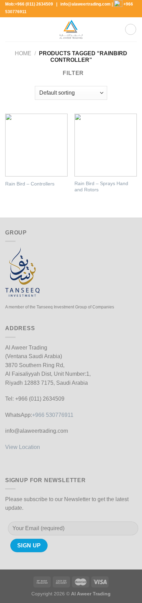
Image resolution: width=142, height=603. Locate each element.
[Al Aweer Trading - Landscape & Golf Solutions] (71, 29)
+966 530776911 (52, 415)
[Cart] (130, 29)
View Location (22, 447)
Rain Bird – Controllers (29, 183)
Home (23, 53)
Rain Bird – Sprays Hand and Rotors (101, 186)
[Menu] (9, 29)
